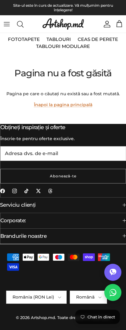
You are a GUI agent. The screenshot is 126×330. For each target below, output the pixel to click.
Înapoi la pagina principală (63, 104)
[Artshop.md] (63, 23)
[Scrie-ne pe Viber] (112, 272)
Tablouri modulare (63, 46)
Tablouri (58, 39)
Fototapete (24, 39)
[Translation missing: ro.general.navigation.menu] (6, 24)
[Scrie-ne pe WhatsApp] (112, 292)
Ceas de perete (98, 39)
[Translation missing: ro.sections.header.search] (20, 24)
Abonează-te (63, 176)
